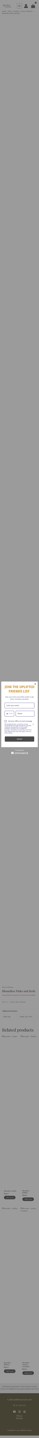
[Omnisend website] (19, 751)
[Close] (35, 684)
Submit (19, 739)
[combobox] (9, 713)
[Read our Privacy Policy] (33, 724)
